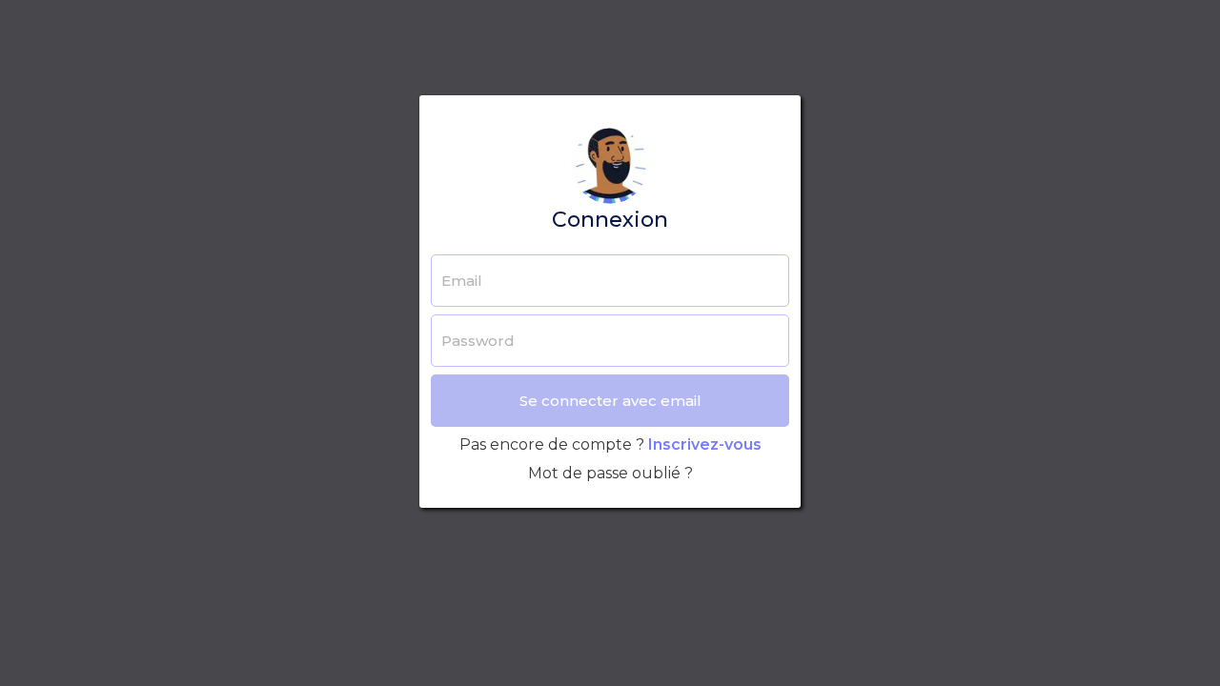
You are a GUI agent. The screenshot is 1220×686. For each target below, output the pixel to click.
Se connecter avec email (610, 401)
